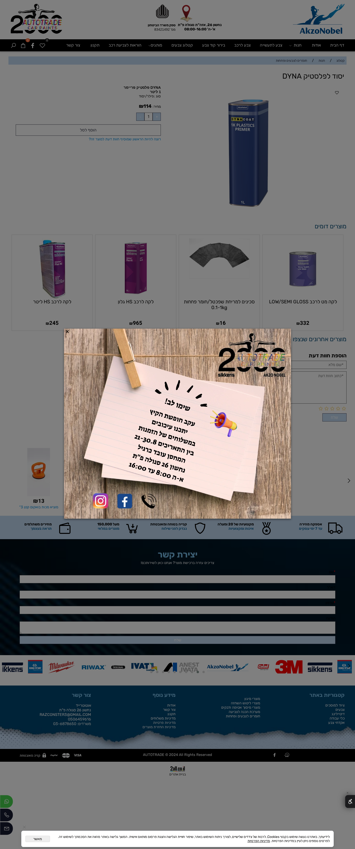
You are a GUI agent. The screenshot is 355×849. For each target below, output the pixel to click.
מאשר (37, 839)
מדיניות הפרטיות (259, 841)
